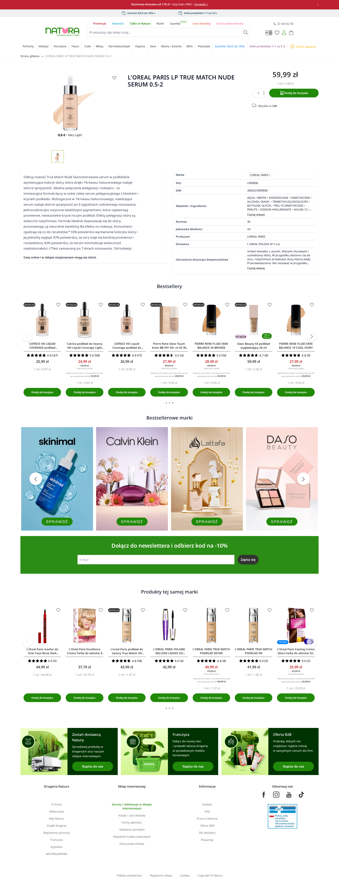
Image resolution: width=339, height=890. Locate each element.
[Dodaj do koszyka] (42, 392)
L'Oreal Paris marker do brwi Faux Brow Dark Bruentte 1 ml (42, 651)
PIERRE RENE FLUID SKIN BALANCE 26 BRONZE (211, 345)
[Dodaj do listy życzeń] (114, 78)
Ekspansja (207, 840)
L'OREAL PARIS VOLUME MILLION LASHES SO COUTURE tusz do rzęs (169, 651)
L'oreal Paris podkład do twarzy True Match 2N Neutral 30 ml (127, 651)
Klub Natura (56, 818)
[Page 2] (169, 403)
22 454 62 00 (285, 24)
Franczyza (56, 840)
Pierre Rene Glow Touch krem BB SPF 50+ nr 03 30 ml (169, 346)
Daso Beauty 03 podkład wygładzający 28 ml (253, 345)
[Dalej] (312, 336)
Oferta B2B (207, 825)
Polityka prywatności (129, 875)
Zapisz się (248, 559)
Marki (160, 23)
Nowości (118, 23)
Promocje (99, 23)
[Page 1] (166, 403)
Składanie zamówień (132, 829)
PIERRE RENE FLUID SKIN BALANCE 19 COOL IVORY (296, 345)
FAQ (207, 811)
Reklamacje (56, 811)
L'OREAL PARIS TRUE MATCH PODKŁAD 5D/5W (211, 651)
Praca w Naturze (207, 818)
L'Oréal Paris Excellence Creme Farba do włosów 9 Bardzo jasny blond (84, 651)
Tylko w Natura (140, 23)
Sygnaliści (56, 847)
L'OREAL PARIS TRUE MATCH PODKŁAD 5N (253, 651)
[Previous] (27, 336)
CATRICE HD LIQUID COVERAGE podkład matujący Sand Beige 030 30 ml (42, 346)
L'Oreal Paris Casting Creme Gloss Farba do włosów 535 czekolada (295, 651)
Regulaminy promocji (56, 832)
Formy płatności (132, 822)
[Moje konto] (284, 32)
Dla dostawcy (207, 832)
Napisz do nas (92, 766)
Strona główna (29, 56)
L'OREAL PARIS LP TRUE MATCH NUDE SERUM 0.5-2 (78, 56)
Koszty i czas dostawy (131, 815)
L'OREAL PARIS (259, 175)
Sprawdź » (201, 4)
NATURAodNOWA (56, 854)
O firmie (56, 804)
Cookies (185, 875)
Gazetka (178, 23)
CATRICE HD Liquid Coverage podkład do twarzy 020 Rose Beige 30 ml (127, 346)
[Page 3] (172, 403)
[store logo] (62, 31)
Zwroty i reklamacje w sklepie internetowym (132, 806)
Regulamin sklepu (161, 875)
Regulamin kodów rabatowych (132, 836)
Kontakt (207, 804)
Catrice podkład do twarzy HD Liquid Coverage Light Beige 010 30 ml (84, 346)
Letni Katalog (201, 23)
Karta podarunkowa (230, 23)
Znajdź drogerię (56, 825)
